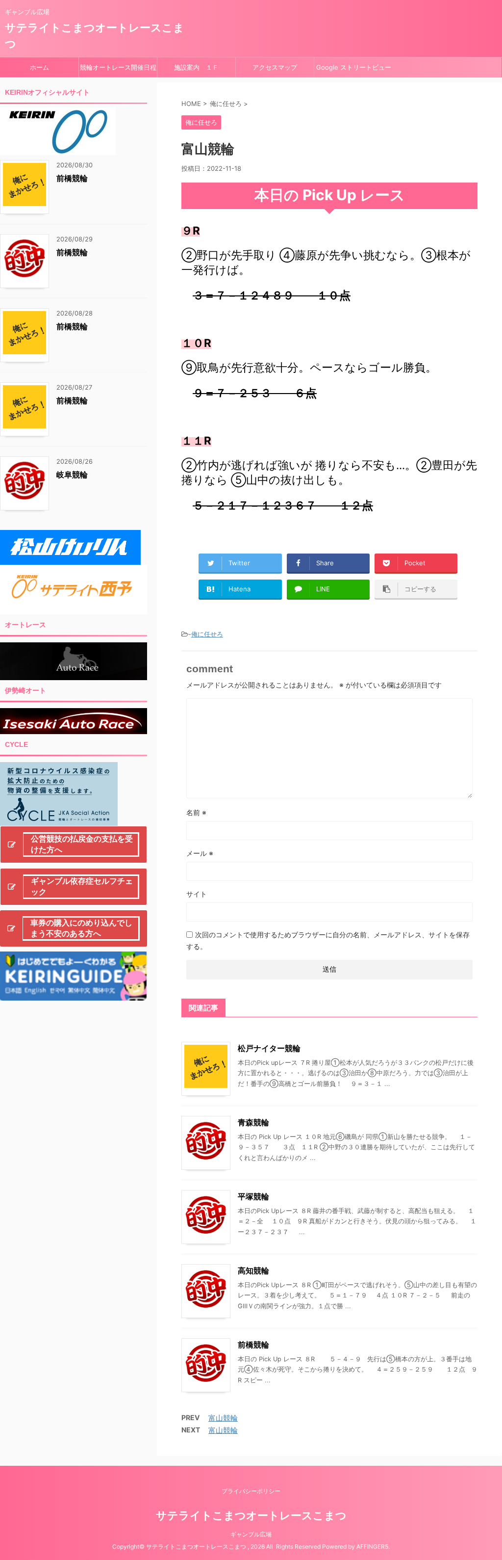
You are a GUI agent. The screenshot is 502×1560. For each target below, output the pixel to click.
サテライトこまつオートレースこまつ (251, 1515)
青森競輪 (253, 1122)
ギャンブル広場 (251, 1534)
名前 (196, 812)
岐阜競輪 (72, 474)
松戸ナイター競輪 (269, 1048)
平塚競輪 (253, 1196)
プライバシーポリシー (251, 1491)
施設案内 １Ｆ (196, 67)
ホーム (39, 67)
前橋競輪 (253, 1344)
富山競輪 (223, 1418)
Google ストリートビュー (353, 67)
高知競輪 (253, 1270)
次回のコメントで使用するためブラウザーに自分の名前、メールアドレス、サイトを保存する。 (328, 940)
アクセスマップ (274, 67)
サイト (196, 894)
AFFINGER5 (372, 1546)
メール (199, 853)
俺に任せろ (207, 634)
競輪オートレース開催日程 (118, 67)
